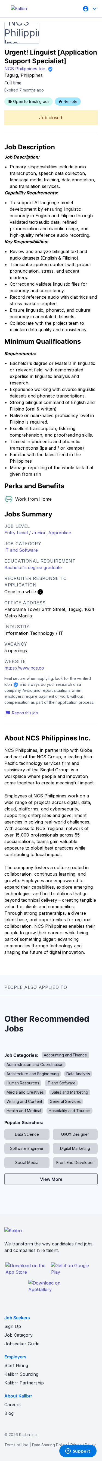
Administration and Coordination (35, 1064)
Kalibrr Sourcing (21, 1374)
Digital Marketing (75, 1148)
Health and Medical (24, 1110)
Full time (12, 83)
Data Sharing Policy (49, 1445)
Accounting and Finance (65, 1055)
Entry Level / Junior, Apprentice (37, 532)
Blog (9, 1413)
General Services (65, 1101)
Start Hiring (16, 1365)
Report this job (25, 713)
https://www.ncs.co (24, 668)
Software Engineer (27, 1148)
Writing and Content (24, 1101)
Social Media (26, 1162)
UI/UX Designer (75, 1134)
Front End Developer (75, 1162)
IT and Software (21, 550)
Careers (12, 1404)
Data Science (27, 1134)
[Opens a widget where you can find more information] (78, 1451)
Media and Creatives (25, 1092)
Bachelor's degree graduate (33, 567)
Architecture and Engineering (33, 1073)
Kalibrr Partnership (24, 1383)
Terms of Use (16, 1445)
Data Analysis (78, 1073)
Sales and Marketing (69, 1092)
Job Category (18, 1335)
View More (51, 1179)
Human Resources (23, 1083)
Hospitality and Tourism (69, 1110)
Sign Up (12, 1326)
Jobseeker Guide (21, 1343)
